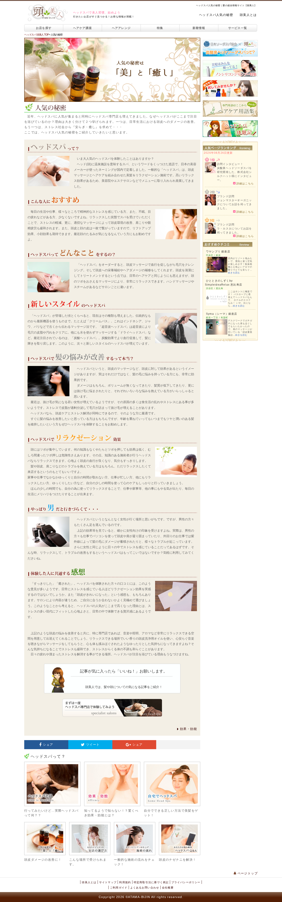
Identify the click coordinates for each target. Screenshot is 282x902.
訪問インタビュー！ (230, 164)
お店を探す (44, 28)
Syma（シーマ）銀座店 (221, 313)
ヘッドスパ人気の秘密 (216, 15)
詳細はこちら (245, 183)
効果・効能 (188, 729)
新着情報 (199, 28)
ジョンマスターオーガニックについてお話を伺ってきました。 (234, 204)
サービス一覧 (237, 28)
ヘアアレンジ (121, 28)
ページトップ (247, 873)
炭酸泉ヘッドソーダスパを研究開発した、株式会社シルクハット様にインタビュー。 (234, 174)
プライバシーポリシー (185, 882)
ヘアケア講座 (82, 28)
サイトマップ (108, 882)
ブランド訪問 (225, 196)
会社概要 (168, 887)
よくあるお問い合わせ (144, 887)
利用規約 (125, 882)
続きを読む (234, 272)
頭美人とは (248, 15)
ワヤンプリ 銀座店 (218, 251)
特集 (160, 28)
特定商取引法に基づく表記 (151, 882)
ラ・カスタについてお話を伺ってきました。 (234, 230)
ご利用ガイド (118, 887)
